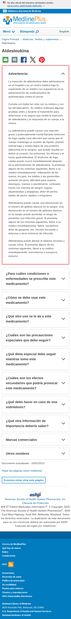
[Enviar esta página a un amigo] (5, 59)
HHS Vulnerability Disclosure (17, 596)
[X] (32, 59)
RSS (4, 564)
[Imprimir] (14, 59)
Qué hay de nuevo (11, 548)
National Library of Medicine (16, 603)
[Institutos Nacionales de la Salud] (5, 11)
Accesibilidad (9, 584)
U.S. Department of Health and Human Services (26, 611)
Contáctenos (8, 556)
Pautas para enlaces (12, 588)
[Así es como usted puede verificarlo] (35, 4)
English (64, 31)
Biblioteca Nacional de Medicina (24, 11)
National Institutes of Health (16, 615)
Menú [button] (7, 31)
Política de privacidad (13, 580)
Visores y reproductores (14, 592)
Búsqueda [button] (27, 32)
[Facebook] (23, 59)
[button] (63, 73)
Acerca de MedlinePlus (14, 544)
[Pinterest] (42, 59)
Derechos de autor (11, 577)
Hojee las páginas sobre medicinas (22, 470)
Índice (5, 552)
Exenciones (8, 573)
